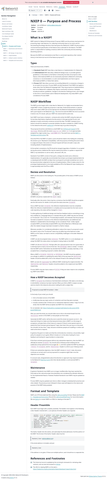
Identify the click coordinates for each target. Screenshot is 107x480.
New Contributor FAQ (7, 31)
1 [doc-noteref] (63, 57)
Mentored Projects (7, 29)
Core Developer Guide (8, 34)
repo (53, 111)
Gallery (56, 7)
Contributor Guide (7, 26)
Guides (75, 7)
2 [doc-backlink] (31, 467)
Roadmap (4, 41)
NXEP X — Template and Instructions (13, 60)
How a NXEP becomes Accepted (95, 27)
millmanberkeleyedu (54, 25)
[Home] (29, 15)
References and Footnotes (95, 35)
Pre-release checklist (7, 36)
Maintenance (93, 30)
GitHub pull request (69, 129)
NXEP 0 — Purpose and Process (12, 46)
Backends (42, 7)
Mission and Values (7, 24)
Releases (69, 7)
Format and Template (94, 33)
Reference (49, 7)
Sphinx (37, 399)
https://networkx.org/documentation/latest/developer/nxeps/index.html (54, 469)
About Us (4, 19)
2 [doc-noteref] (69, 399)
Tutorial (36, 7)
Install (30, 7)
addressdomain (47, 438)
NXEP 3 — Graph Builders (10, 55)
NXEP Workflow (92, 21)
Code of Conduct (6, 21)
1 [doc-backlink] (31, 462)
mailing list (50, 125)
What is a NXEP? (92, 19)
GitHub (58, 464)
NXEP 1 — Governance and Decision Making (12, 49)
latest (57, 10)
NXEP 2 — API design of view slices (12, 53)
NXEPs (4, 43)
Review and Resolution (96, 24)
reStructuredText (62, 395)
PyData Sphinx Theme (95, 476)
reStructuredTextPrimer (63, 397)
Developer (62, 7)
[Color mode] (45, 10)
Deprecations (5, 38)
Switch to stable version (71, 2)
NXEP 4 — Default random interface (12, 58)
